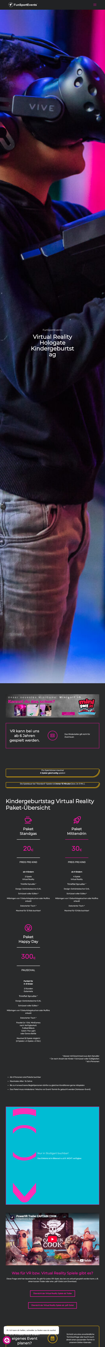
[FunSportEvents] (22, 5)
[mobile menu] (95, 4)
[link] (52, 706)
